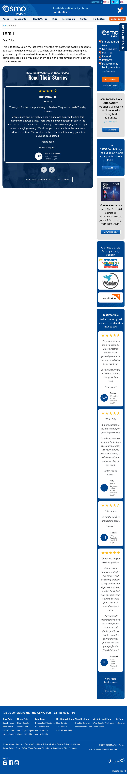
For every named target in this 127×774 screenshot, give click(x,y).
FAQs (54, 18)
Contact (84, 18)
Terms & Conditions (33, 744)
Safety (24, 748)
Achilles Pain (61, 726)
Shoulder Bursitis (82, 723)
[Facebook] (11, 764)
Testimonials (68, 18)
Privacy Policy (49, 744)
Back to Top (118, 771)
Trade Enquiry (34, 748)
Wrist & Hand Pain (102, 719)
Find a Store (99, 18)
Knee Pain (7, 719)
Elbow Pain (22, 719)
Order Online (117, 18)
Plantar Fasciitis (41, 730)
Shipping (46, 748)
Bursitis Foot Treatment (45, 723)
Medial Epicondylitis (25, 730)
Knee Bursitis (8, 723)
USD (108, 2)
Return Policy (8, 748)
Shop (18, 748)
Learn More (110, 129)
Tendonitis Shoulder (83, 726)
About (6, 18)
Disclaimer (63, 179)
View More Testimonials (38, 179)
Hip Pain (119, 719)
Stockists (19, 744)
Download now (110, 231)
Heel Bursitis (61, 723)
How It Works (40, 18)
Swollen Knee (8, 730)
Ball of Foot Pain (42, 726)
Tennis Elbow (22, 726)
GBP (124, 2)
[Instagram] (5, 764)
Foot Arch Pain (41, 734)
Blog (66, 748)
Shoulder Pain (82, 719)
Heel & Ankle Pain (65, 719)
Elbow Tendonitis (24, 734)
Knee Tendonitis (9, 734)
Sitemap (73, 748)
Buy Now (110, 79)
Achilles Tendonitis (64, 730)
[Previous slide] (44, 170)
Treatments (20, 18)
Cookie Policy (63, 744)
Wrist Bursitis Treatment (103, 723)
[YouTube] (16, 764)
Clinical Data (57, 748)
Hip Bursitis (120, 723)
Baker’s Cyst (7, 726)
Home (5, 25)
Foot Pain (40, 719)
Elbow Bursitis (23, 723)
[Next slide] (52, 170)
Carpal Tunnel (99, 726)
